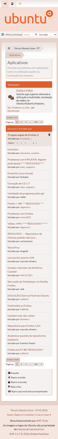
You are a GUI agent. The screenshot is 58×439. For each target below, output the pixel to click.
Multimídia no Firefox (20, 305)
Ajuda (10, 414)
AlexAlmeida (13, 111)
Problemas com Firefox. (21, 213)
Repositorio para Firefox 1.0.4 (24, 325)
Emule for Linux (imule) (20, 173)
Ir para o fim (12, 118)
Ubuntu (21, 429)
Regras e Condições (24, 414)
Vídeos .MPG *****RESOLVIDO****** (28, 223)
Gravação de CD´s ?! (19, 183)
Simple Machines (39, 433)
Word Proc (14, 247)
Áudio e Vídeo (24, 90)
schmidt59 (25, 217)
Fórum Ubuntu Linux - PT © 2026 (29, 410)
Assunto (12, 128)
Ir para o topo (13, 360)
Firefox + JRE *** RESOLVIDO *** (26, 203)
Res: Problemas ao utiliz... (19, 107)
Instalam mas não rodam (21, 315)
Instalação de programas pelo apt (26, 193)
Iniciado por (25, 128)
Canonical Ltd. (36, 429)
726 (36, 122)
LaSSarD (24, 299)
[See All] (9, 48)
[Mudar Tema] (20, 3)
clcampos (25, 138)
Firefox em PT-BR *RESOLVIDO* (26, 349)
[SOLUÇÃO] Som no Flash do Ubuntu (28, 295)
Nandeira (24, 319)
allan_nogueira (27, 167)
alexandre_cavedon (29, 153)
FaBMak (24, 309)
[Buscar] (36, 34)
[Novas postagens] (11, 98)
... (30, 122)
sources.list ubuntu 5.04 (21, 257)
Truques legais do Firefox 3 (23, 134)
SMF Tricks (42, 420)
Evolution (13, 149)
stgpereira (25, 207)
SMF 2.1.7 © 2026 (19, 433)
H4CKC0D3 (26, 275)
